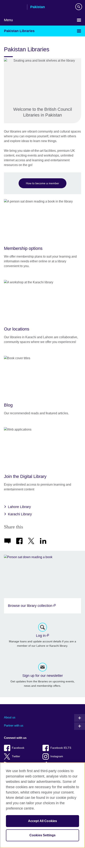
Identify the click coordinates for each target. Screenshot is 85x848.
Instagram (56, 756)
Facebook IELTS (60, 747)
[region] (42, 805)
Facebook (18, 747)
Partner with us (13, 725)
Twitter (16, 756)
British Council (14, 7)
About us (9, 717)
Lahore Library (19, 507)
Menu (8, 20)
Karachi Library (20, 514)
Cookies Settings (42, 835)
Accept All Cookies (42, 821)
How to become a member (42, 183)
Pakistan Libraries (19, 31)
